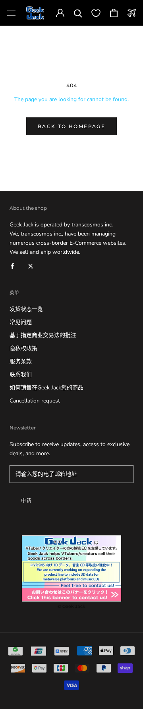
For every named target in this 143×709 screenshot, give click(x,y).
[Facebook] (12, 265)
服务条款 (21, 361)
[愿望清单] (96, 13)
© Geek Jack (71, 606)
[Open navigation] (11, 13)
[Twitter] (30, 265)
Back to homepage (71, 126)
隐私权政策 (23, 348)
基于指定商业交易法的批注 (43, 335)
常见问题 (21, 322)
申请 (27, 501)
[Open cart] (114, 13)
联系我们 (21, 374)
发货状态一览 (26, 309)
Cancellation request (35, 400)
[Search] (78, 13)
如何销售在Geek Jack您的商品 (46, 387)
